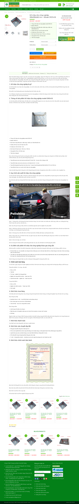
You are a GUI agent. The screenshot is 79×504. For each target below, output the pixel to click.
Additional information (34, 73)
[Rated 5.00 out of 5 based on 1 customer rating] (43, 19)
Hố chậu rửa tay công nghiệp (33, 12)
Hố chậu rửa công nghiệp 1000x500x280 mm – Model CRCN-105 (62, 450)
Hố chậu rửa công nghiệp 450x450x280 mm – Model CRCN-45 (61, 414)
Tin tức (26, 9)
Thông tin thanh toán (52, 73)
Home (5, 12)
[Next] (26, 22)
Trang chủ (7, 9)
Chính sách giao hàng (41, 490)
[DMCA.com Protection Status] (56, 466)
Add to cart (40, 49)
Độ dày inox (32, 41)
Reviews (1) (43, 73)
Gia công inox (11, 12)
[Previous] (6, 22)
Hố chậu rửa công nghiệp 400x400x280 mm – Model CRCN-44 (46, 450)
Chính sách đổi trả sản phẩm (42, 492)
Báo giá (41, 9)
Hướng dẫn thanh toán (63, 0)
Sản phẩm (20, 9)
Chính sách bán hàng (54, 0)
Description (25, 73)
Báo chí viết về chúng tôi (58, 478)
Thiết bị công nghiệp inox (20, 12)
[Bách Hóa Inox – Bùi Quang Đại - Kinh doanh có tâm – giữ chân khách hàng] (11, 4)
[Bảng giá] (77, 178)
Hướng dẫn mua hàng (41, 494)
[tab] (25, 73)
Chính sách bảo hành (41, 488)
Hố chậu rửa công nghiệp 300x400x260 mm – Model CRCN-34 (46, 414)
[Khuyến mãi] (77, 182)
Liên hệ (31, 9)
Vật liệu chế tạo (32, 44)
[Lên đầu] (77, 195)
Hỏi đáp (36, 9)
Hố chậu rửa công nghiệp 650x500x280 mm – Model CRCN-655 (30, 414)
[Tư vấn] (77, 186)
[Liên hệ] (77, 190)
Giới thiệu (14, 9)
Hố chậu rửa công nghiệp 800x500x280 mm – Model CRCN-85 (15, 414)
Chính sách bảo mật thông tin (42, 486)
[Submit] (59, 4)
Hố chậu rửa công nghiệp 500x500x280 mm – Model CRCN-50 (13, 450)
